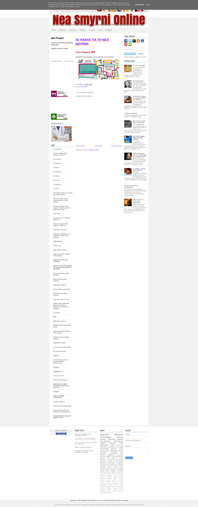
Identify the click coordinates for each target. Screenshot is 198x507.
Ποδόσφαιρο (114, 450)
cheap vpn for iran (128, 504)
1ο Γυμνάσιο (57, 149)
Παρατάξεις (108, 487)
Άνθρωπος (103, 462)
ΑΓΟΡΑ (100, 30)
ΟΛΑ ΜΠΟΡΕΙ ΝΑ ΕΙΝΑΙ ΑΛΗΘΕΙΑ (85, 439)
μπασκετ (115, 461)
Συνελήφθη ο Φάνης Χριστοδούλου (139, 169)
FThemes (62, 504)
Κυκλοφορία (103, 461)
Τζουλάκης (120, 491)
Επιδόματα (120, 480)
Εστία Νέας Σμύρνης (59, 285)
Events (101, 473)
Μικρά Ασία (113, 486)
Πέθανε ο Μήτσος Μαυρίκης (83, 447)
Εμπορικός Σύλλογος (106, 467)
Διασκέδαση (120, 462)
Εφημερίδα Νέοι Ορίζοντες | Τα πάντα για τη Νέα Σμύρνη (98, 500)
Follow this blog (61, 433)
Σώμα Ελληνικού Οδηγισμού (62, 406)
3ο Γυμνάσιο (57, 159)
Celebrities (120, 464)
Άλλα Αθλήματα (112, 458)
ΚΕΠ (54, 317)
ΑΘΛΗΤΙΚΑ (83, 30)
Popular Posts (130, 53)
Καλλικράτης (108, 483)
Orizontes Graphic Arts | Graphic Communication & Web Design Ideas (61, 207)
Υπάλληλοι (113, 470)
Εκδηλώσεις (103, 447)
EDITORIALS (108, 30)
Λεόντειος (114, 469)
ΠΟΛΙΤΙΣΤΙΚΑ (72, 30)
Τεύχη (107, 470)
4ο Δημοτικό (57, 172)
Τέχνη (109, 491)
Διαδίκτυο (115, 478)
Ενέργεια (114, 480)
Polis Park (56, 214)
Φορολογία (103, 472)
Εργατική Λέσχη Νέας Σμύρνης (115, 481)
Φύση (108, 472)
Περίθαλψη (120, 469)
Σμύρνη (110, 461)
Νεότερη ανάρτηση (80, 145)
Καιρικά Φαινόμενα (105, 469)
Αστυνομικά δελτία (116, 451)
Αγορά (121, 447)
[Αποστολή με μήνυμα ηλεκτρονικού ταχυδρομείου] (85, 85)
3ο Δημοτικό (57, 163)
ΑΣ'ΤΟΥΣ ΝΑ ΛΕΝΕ (139, 65)
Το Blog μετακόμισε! (130, 113)
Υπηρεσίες (120, 470)
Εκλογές (103, 439)
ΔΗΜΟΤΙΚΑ (62, 30)
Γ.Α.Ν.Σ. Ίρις (57, 245)
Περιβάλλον (111, 455)
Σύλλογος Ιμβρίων (59, 402)
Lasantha (77, 504)
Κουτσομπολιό (104, 464)
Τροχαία (107, 492)
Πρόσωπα (102, 489)
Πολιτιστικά (84, 86)
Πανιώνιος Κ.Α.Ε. (58, 375)
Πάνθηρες (56, 367)
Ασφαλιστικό (103, 475)
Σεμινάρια (116, 489)
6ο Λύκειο (56, 180)
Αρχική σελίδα (98, 145)
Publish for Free (69, 61)
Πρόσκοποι (120, 487)
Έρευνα (109, 473)
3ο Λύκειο (56, 167)
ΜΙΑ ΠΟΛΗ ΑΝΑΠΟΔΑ (105, 486)
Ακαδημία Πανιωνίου (60, 229)
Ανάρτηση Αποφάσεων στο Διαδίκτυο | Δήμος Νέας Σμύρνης (62, 235)
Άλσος (105, 473)
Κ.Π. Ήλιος (56, 312)
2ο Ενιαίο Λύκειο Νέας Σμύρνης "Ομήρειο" (60, 154)
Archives (140, 53)
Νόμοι (107, 450)
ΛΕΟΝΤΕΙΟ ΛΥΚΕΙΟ (59, 343)
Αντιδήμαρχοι (120, 473)
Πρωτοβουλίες (105, 441)
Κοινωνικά (120, 445)
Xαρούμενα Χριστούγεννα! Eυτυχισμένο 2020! (83, 434)
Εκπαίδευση (118, 441)
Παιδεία (103, 443)
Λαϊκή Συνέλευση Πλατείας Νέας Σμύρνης (61, 332)
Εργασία (102, 450)
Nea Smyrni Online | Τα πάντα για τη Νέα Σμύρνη (62, 193)
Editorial (120, 439)
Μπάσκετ (103, 455)
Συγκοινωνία (112, 464)
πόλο (110, 492)
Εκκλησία (111, 447)
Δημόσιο (110, 478)
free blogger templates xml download (114, 504)
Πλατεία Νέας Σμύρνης (60, 380)
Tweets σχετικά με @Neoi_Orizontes (135, 57)
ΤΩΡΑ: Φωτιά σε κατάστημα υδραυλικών (138, 201)
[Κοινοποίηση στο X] (89, 85)
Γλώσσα (116, 475)
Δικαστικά (108, 480)
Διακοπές (121, 478)
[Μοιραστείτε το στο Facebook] (91, 85)
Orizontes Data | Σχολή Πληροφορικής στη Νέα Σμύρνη (60, 200)
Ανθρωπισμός (104, 448)
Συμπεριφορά (103, 491)
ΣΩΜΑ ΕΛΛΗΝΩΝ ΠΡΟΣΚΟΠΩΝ (58, 396)
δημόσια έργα (115, 472)
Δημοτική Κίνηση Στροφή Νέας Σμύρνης (61, 254)
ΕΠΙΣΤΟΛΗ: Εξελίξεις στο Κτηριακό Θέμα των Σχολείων (139, 98)
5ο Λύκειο (56, 176)
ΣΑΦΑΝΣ (56, 391)
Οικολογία (102, 487)
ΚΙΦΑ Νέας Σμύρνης (59, 321)
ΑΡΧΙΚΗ (53, 30)
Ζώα (122, 453)
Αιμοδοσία (103, 465)
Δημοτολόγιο (110, 465)
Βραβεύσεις (109, 475)
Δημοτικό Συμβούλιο (106, 456)
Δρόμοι (116, 465)
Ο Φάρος (56, 355)
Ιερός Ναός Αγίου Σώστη (61, 299)
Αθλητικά (118, 434)
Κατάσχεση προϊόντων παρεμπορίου (131, 186)
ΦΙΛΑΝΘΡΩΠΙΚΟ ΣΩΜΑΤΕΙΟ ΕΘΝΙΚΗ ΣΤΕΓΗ (62, 416)
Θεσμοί (121, 467)
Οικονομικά (104, 445)
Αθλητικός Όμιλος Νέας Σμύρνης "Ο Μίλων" (60, 224)
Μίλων (114, 456)
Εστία (116, 447)
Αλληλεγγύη (114, 473)
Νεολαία (121, 486)
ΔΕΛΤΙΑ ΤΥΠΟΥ (117, 448)
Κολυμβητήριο (103, 484)
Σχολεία (120, 450)
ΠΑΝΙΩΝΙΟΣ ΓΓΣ (58, 371)
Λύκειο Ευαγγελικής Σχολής (62, 347)
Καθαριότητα (119, 459)
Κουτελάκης (110, 484)
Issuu (60, 61)
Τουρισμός (102, 492)
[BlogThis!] (87, 85)
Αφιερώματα (119, 455)
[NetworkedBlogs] (61, 430)
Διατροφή (102, 480)
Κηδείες (121, 483)
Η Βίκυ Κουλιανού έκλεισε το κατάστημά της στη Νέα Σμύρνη (140, 155)
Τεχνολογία (114, 491)
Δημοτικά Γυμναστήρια (107, 459)
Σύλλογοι (120, 437)
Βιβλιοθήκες (111, 462)
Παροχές (115, 487)
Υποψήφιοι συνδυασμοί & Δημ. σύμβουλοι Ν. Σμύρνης (84, 451)
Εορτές (116, 467)
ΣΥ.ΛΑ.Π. (109, 489)
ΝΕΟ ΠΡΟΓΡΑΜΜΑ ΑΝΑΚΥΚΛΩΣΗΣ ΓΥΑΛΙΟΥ (139, 138)
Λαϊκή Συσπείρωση (118, 484)
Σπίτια (121, 489)
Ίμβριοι (121, 458)
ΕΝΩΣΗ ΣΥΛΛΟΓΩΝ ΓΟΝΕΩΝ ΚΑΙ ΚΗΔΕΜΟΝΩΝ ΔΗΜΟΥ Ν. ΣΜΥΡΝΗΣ (62, 267)
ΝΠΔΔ (117, 486)
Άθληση (121, 461)
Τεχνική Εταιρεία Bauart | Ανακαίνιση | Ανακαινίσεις (61, 411)
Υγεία (121, 443)
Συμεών (102, 470)
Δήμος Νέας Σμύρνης (60, 250)
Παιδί (113, 445)
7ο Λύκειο (56, 188)
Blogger (125, 500)
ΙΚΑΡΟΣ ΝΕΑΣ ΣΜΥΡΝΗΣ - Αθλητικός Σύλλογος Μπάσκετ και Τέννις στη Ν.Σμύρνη (61, 306)
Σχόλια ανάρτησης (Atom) (91, 150)
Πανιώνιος (112, 439)
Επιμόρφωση (103, 481)
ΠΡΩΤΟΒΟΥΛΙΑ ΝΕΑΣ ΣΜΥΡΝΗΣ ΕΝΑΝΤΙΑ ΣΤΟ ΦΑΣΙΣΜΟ (61, 385)
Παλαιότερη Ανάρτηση (116, 145)
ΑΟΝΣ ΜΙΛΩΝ (57, 241)
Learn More (139, 5)
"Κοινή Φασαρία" (138, 81)
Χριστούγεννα (104, 451)
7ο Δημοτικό (57, 184)
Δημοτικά (104, 434)
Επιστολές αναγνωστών (108, 453)
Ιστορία (101, 483)
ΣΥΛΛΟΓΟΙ (92, 30)
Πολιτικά (112, 443)
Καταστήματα (115, 483)
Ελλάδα (121, 465)
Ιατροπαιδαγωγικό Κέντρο (61, 289)
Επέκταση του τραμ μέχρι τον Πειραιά (139, 121)
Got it (148, 5)
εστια (121, 472)
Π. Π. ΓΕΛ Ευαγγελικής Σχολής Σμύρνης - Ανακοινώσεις (60, 361)
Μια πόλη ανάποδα (59, 351)
